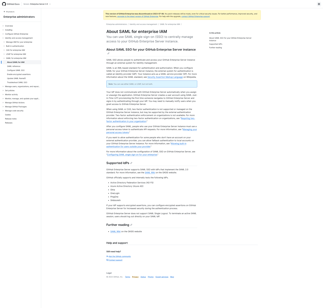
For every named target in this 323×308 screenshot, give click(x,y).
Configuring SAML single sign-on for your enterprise (132, 154)
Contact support (115, 260)
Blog (172, 277)
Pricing (151, 277)
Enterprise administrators (19, 16)
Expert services (162, 277)
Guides (8, 115)
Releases (8, 123)
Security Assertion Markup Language (165, 77)
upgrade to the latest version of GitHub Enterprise (137, 16)
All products (10, 12)
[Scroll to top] (317, 302)
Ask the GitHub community (120, 256)
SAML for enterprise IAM (170, 24)
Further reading (117, 225)
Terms (127, 277)
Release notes (11, 119)
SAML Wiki (150, 172)
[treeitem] (21, 26)
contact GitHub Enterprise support (195, 16)
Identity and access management (143, 24)
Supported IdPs (117, 163)
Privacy (135, 277)
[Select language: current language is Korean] (319, 4)
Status (143, 277)
